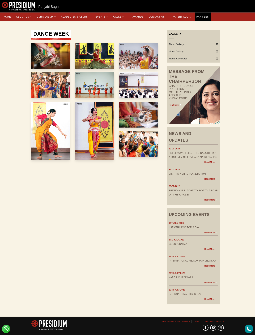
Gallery (119, 16)
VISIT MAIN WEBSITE (214, 322)
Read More (174, 105)
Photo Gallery (176, 44)
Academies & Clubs (74, 16)
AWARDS (186, 322)
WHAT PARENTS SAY (171, 322)
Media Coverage (178, 58)
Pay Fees (202, 16)
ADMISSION (197, 322)
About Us (22, 16)
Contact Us (157, 16)
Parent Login (181, 16)
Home (7, 16)
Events (100, 16)
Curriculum (45, 16)
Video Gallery (176, 51)
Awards (138, 16)
